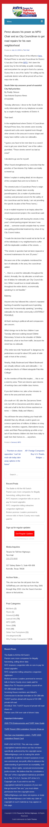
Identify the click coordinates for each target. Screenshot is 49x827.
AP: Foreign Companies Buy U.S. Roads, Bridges (35, 454)
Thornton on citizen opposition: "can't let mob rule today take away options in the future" (13, 457)
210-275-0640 (11, 559)
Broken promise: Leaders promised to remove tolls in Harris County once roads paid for (23, 515)
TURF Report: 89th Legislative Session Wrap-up (24, 729)
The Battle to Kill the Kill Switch (18, 488)
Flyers (8, 612)
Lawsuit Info (11, 619)
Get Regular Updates (24, 534)
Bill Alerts (10, 608)
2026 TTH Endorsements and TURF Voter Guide (24, 723)
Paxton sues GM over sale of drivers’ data (21, 712)
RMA (8, 629)
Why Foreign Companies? (17, 639)
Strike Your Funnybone (15, 632)
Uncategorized (12, 636)
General (14, 442)
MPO (25, 62)
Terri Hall (26, 50)
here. (40, 56)
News (8, 625)
